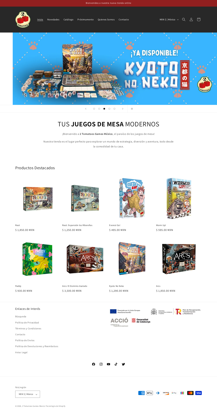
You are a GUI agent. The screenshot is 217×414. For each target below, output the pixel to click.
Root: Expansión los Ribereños (77, 225)
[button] (184, 19)
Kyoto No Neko (116, 286)
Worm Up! (161, 225)
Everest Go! (115, 225)
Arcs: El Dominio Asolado (74, 286)
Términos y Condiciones (28, 328)
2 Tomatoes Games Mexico (33, 406)
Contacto (20, 334)
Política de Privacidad (27, 322)
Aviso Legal (21, 352)
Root (17, 225)
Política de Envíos (25, 340)
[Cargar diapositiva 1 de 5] (94, 108)
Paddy (18, 286)
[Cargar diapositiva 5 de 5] (114, 108)
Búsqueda (20, 316)
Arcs (158, 286)
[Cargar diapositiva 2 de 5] (99, 108)
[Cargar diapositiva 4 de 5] (109, 108)
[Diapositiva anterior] (86, 108)
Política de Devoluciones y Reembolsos (36, 346)
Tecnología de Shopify (55, 406)
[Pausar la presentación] (131, 108)
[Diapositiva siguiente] (122, 108)
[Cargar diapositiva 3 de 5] (104, 108)
